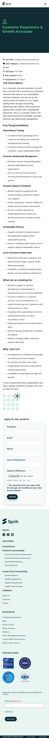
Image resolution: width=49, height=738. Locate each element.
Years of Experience (17, 460)
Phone (10, 449)
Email (10, 438)
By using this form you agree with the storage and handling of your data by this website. (24, 488)
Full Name (12, 427)
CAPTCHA (9, 712)
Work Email (13, 701)
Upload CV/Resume (16, 471)
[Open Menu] (45, 4)
